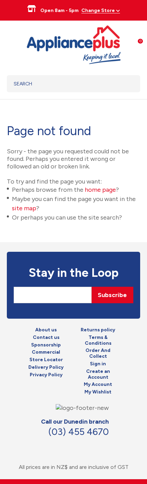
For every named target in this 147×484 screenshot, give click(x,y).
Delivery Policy (46, 367)
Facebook (61, 446)
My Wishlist (97, 392)
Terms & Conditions (98, 340)
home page (100, 189)
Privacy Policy (46, 375)
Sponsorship (46, 345)
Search (126, 83)
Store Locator (46, 360)
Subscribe (112, 295)
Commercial (46, 352)
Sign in (98, 364)
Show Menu (11, 43)
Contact (76, 446)
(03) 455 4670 (78, 431)
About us (46, 330)
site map (24, 208)
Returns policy (98, 330)
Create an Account (98, 374)
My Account (98, 384)
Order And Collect (97, 353)
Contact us (46, 337)
